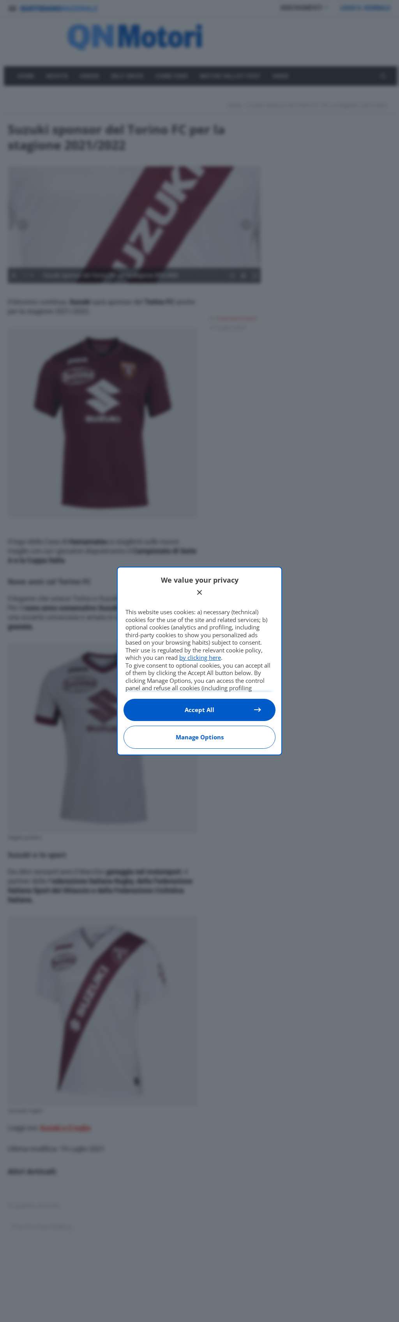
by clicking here (200, 657)
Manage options (200, 737)
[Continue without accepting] (199, 592)
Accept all (199, 710)
